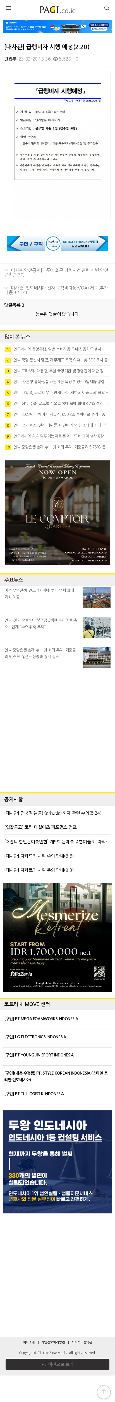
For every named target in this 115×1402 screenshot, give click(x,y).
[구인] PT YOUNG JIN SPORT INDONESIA (39, 1055)
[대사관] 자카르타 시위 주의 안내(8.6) (39, 856)
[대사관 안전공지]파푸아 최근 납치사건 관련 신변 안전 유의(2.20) (56, 272)
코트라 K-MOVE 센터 (27, 1004)
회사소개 (29, 1342)
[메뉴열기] (8, 9)
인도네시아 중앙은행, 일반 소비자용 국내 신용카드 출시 (54, 349)
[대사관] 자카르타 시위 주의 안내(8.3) (39, 870)
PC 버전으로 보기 (57, 1364)
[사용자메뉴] (106, 9)
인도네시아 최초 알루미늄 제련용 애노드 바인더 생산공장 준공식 (58, 436)
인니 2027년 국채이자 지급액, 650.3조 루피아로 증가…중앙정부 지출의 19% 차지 (58, 414)
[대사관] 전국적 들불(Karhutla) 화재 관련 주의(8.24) (53, 813)
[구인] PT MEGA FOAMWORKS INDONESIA (41, 1019)
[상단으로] (104, 1392)
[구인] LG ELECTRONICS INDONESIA (35, 1037)
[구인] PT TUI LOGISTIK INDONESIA (34, 1094)
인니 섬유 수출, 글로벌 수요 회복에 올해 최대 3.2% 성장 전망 (58, 404)
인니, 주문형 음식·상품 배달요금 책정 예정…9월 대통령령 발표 (58, 382)
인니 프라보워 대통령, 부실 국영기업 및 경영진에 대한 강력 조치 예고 (58, 371)
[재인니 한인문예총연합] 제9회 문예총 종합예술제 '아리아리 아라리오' (57, 841)
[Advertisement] (57, 728)
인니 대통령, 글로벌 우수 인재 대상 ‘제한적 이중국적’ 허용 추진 (58, 393)
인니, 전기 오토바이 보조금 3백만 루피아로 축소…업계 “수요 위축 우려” (40, 623)
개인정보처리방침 (53, 1342)
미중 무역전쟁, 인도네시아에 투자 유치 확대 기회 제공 (39, 593)
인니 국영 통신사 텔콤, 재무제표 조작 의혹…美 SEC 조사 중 (57, 360)
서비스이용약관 (81, 1342)
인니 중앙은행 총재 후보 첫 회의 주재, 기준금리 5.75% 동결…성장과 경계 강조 (58, 447)
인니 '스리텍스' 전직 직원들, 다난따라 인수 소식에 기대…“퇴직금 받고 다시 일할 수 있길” (58, 425)
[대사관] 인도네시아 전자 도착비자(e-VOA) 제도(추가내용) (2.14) (56, 290)
